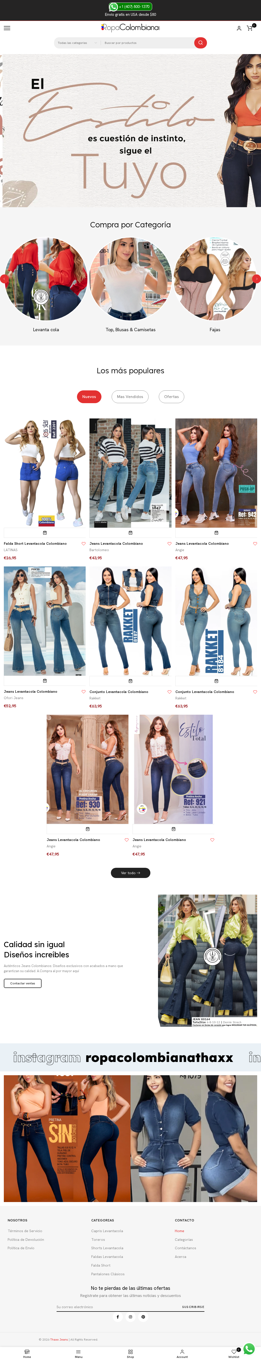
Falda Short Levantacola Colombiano (35, 543)
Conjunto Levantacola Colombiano (118, 691)
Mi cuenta (239, 28)
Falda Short (100, 1265)
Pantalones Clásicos (108, 1274)
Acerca (180, 1256)
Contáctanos (185, 1248)
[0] (249, 28)
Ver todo (128, 873)
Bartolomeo (99, 550)
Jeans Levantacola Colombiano (116, 543)
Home (179, 1231)
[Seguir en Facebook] (118, 1317)
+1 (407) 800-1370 (133, 6)
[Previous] (4, 279)
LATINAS (11, 550)
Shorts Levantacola (107, 1248)
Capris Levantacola (107, 1231)
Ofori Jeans (13, 698)
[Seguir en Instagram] (130, 1317)
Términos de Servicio (25, 1231)
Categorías (184, 1239)
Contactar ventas (22, 983)
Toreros (98, 1239)
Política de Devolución (26, 1239)
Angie (179, 550)
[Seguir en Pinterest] (143, 1317)
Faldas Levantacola (107, 1256)
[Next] (256, 279)
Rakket (94, 698)
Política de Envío (21, 1248)
